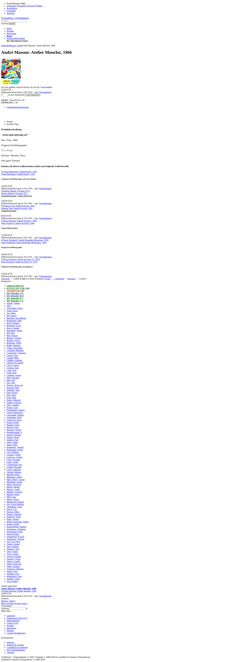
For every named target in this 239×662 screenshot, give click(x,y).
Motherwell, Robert (15, 502)
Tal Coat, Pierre (13, 541)
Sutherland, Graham (15, 539)
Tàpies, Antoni (13, 544)
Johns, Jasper (12, 442)
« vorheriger (59, 279)
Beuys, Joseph (13, 328)
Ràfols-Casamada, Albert (17, 522)
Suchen (12, 24)
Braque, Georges (14, 338)
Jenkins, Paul (12, 440)
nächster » (71, 279)
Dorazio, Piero (13, 388)
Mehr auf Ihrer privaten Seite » (14, 603)
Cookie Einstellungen (16, 633)
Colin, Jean (11, 370)
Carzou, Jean (12, 355)
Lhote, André (12, 462)
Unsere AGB (12, 623)
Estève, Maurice (14, 400)
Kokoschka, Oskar (15, 450)
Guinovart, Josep (14, 420)
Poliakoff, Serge (14, 517)
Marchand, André (14, 482)
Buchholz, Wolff (14, 343)
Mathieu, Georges (14, 492)
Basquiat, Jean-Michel (16, 318)
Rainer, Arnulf (13, 524)
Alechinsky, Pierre (15, 308)
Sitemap (10, 630)
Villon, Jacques (13, 566)
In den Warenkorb (32, 95)
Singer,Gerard (13, 534)
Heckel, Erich (13, 427)
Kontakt (10, 31)
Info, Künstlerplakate (16, 650)
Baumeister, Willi (14, 320)
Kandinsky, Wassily (15, 447)
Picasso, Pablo (13, 512)
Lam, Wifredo (13, 452)
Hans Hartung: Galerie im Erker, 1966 (17, 223)
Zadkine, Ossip (13, 579)
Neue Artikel (12, 581)
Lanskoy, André (14, 455)
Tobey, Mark (12, 551)
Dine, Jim (11, 380)
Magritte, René (13, 474)
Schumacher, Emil (15, 532)
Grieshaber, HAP (14, 417)
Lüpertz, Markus (14, 472)
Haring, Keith (13, 422)
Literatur (10, 652)
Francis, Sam (12, 407)
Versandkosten (45, 92)
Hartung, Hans (13, 425)
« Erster (47, 279)
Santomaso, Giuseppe (16, 529)
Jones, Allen (12, 445)
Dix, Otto (11, 383)
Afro (9, 306)
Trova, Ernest (12, 554)
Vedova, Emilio (13, 561)
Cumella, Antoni (14, 375)
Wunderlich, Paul (14, 576)
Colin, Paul (11, 373)
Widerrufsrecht (13, 621)
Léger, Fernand (13, 460)
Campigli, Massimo (15, 350)
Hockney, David (14, 430)
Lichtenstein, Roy (14, 464)
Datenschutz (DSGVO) (17, 618)
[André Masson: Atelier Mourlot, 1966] (11, 85)
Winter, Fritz (12, 571)
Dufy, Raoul (12, 392)
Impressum (11, 33)
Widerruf (10, 642)
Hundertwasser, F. (14, 432)
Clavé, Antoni (13, 365)
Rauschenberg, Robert (16, 527)
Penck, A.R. (12, 509)
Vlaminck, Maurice (15, 569)
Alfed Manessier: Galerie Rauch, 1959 (18, 174)
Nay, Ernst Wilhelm (15, 504)
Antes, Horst (12, 311)
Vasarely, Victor (13, 559)
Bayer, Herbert (13, 323)
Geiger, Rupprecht (15, 412)
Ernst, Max (11, 397)
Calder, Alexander (14, 348)
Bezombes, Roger (14, 330)
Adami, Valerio (13, 303)
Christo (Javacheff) (15, 363)
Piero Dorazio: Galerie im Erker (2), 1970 (19, 262)
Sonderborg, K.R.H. (15, 537)
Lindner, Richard (14, 467)
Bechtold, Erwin (14, 325)
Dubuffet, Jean (13, 390)
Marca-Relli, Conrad (16, 479)
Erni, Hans (11, 395)
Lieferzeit (11, 616)
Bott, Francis (12, 335)
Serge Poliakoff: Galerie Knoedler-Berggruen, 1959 (23, 242)
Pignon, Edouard (14, 514)
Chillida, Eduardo (14, 360)
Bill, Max (11, 333)
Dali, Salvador (13, 378)
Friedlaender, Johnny (16, 410)
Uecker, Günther (14, 556)
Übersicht (5, 279)
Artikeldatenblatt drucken (18, 107)
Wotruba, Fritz (13, 574)
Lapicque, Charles (15, 457)
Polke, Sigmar (13, 519)
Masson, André (13, 489)
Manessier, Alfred (14, 477)
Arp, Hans (11, 313)
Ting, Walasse (13, 546)
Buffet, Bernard (13, 345)
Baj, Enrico (12, 316)
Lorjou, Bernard (14, 469)
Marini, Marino (13, 487)
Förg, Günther (13, 405)
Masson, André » (8, 601)
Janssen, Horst (13, 437)
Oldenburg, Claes (14, 507)
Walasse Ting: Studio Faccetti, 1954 (16, 208)
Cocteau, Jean (13, 368)
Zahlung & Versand (15, 645)
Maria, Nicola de (14, 484)
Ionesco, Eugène (14, 435)
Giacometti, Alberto (15, 415)
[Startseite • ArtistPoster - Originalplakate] (15, 18)
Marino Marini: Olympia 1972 (14, 193)
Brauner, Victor (13, 340)
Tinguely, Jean (13, 549)
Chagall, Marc (13, 358)
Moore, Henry (13, 499)
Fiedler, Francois (14, 402)
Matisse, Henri (13, 494)
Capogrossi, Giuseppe (16, 353)
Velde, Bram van (14, 564)
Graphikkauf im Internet (17, 647)
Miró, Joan (11, 497)
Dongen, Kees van (15, 385)
